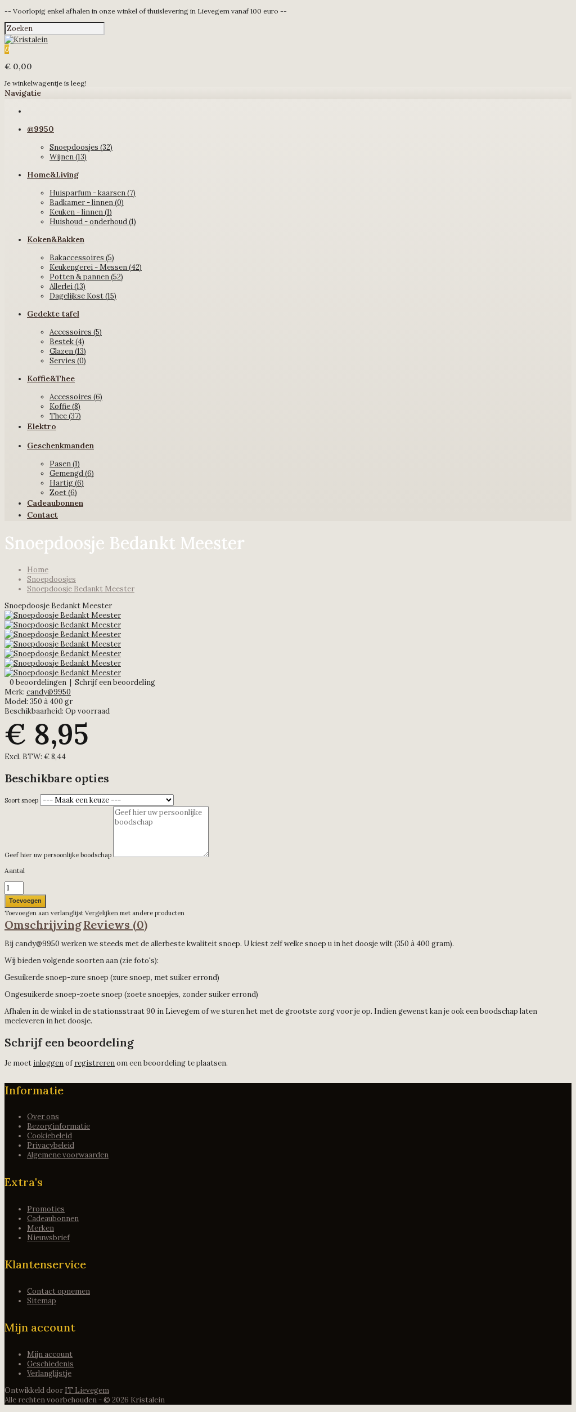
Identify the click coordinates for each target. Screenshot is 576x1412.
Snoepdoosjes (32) (81, 147)
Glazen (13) (68, 351)
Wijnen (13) (68, 157)
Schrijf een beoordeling (115, 682)
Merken (40, 1228)
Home (37, 569)
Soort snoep (21, 800)
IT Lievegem (87, 1390)
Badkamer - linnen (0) (87, 202)
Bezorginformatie (58, 1126)
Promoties (46, 1209)
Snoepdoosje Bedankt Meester (80, 589)
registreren (94, 1063)
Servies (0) (68, 361)
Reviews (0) (115, 924)
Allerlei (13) (68, 286)
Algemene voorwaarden (68, 1155)
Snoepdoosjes (51, 579)
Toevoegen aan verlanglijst (44, 913)
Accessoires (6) (76, 397)
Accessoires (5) (76, 332)
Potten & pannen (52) (86, 277)
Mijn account (50, 1354)
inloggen (48, 1063)
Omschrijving (43, 924)
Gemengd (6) (72, 473)
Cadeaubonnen (53, 1218)
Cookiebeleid (49, 1136)
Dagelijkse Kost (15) (83, 296)
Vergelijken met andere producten (134, 913)
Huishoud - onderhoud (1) (93, 221)
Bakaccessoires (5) (82, 257)
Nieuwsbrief (48, 1237)
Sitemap (41, 1301)
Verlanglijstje (49, 1373)
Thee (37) (65, 416)
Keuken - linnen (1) (81, 212)
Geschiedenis (50, 1364)
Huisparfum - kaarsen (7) (93, 193)
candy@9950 (48, 692)
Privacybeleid (50, 1145)
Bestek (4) (67, 341)
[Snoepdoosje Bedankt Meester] (62, 615)
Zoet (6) (63, 492)
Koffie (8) (65, 406)
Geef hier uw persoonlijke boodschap (57, 855)
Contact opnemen (58, 1291)
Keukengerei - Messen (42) (96, 267)
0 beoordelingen (38, 682)
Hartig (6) (67, 483)
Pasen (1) (65, 464)
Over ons (43, 1116)
